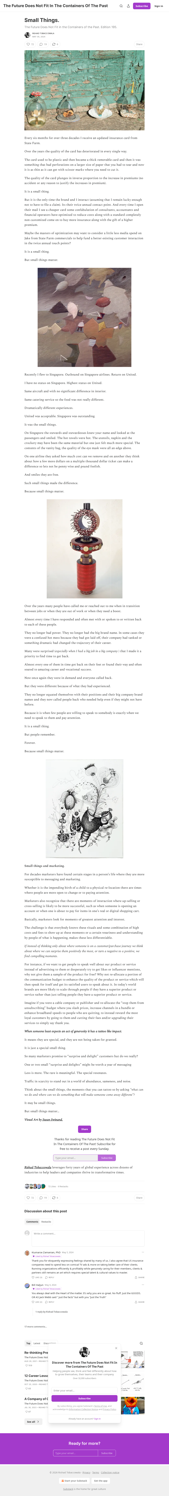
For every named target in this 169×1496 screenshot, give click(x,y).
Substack (68, 1489)
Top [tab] (28, 1343)
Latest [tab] (37, 1343)
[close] (116, 1348)
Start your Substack (76, 1480)
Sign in (158, 6)
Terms (95, 1472)
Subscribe (142, 6)
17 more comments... (35, 1326)
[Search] (121, 6)
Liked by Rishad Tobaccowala (47, 1256)
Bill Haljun (37, 1285)
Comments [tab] (32, 1221)
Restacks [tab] (46, 1221)
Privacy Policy (109, 1409)
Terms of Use (100, 1405)
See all (31, 1421)
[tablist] (38, 1221)
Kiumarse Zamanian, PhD (46, 1252)
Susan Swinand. (52, 1119)
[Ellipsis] (143, 1252)
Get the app (100, 1480)
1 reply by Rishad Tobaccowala (51, 1311)
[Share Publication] (128, 6)
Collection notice (110, 1472)
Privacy (86, 1472)
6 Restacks (63, 1186)
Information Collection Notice (83, 1409)
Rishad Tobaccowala (43, 33)
